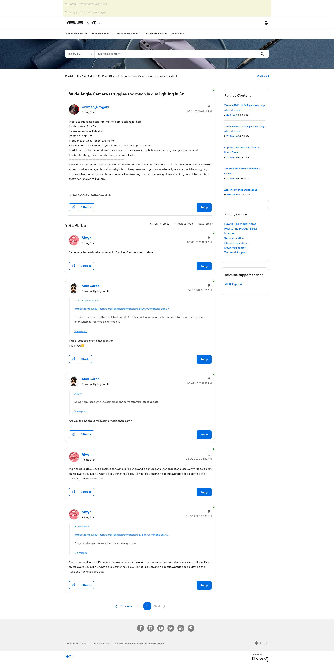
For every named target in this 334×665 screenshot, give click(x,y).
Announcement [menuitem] (74, 33)
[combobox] (181, 54)
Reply (204, 207)
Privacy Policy (101, 643)
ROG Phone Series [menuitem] (127, 33)
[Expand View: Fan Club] (184, 33)
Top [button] (71, 656)
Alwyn (78, 393)
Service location (234, 238)
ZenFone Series (85, 76)
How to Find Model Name (240, 224)
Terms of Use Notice (77, 643)
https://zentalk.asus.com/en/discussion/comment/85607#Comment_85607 (121, 308)
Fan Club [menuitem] (177, 33)
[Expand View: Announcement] (86, 33)
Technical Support (235, 252)
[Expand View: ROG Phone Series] (140, 33)
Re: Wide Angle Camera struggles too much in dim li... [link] (149, 76)
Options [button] (262, 76)
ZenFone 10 (232, 115)
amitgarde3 (81, 526)
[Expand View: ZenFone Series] (111, 33)
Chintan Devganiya (86, 300)
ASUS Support (233, 284)
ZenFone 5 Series (107, 76)
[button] (73, 207)
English (69, 76)
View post (80, 331)
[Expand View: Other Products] (166, 33)
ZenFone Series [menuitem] (100, 33)
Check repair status (236, 243)
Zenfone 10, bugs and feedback (241, 190)
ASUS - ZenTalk (83, 22)
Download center (235, 248)
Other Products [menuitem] (155, 33)
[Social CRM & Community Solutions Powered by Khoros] (260, 657)
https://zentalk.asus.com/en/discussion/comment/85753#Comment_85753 (121, 534)
